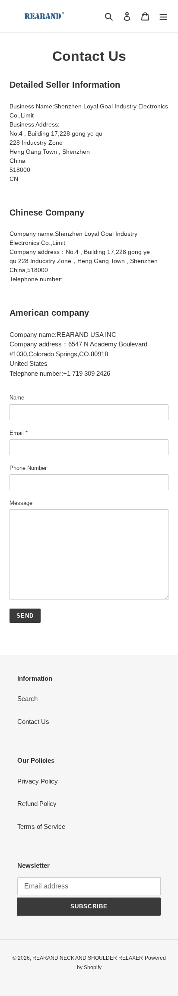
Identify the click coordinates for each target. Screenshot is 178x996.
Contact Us (33, 721)
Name (17, 397)
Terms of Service (41, 826)
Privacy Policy (37, 781)
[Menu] (163, 16)
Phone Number (28, 468)
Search (27, 698)
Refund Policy (37, 803)
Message (21, 503)
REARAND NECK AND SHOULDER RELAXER (87, 958)
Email (19, 433)
